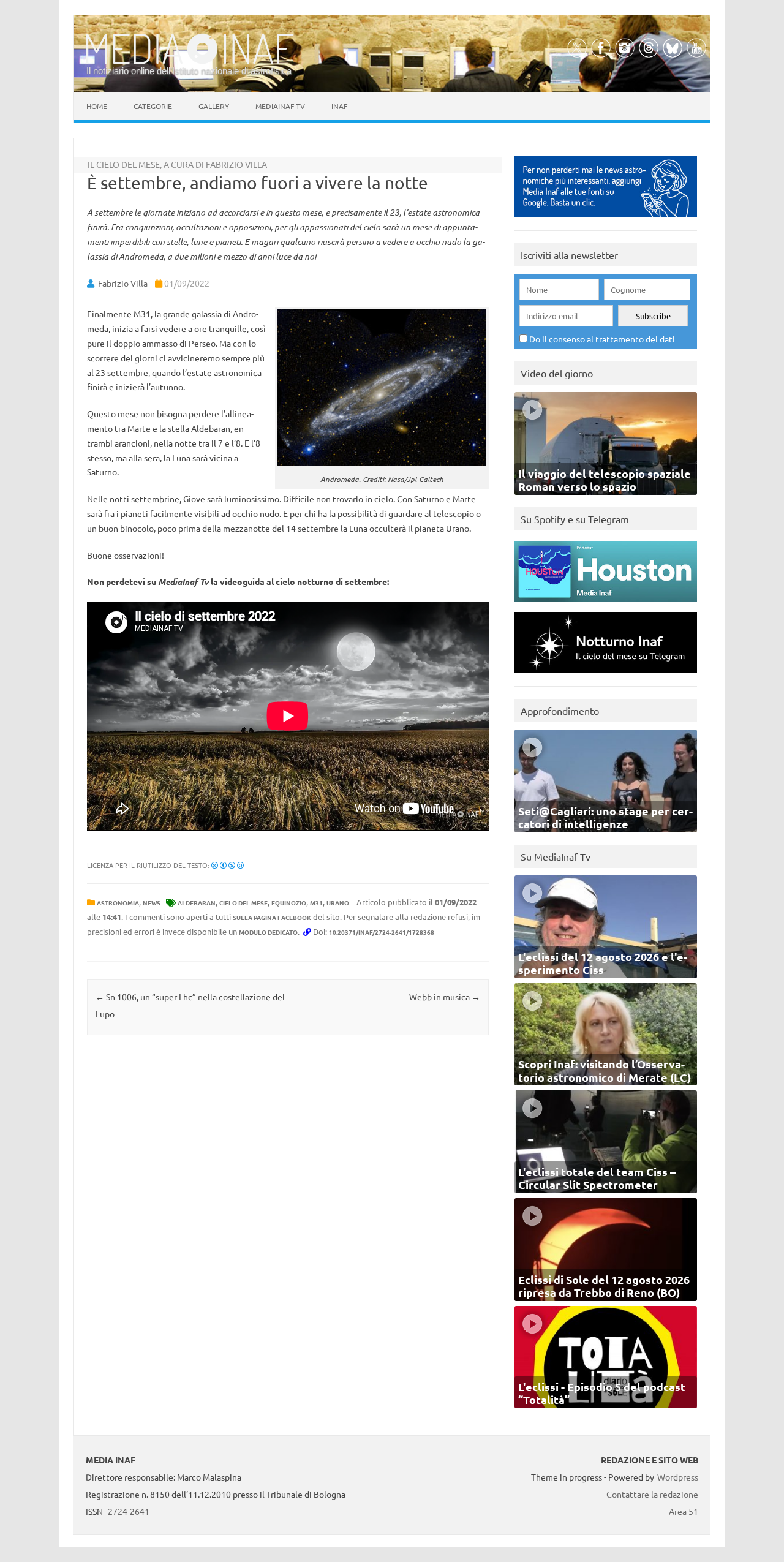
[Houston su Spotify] (605, 605)
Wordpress (677, 1476)
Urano (337, 902)
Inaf (339, 106)
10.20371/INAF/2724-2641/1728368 (381, 932)
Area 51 (683, 1511)
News (151, 902)
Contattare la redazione (652, 1494)
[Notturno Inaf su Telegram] (605, 676)
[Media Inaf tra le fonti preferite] (605, 220)
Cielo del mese (243, 902)
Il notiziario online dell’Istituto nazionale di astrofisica (189, 71)
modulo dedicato (268, 932)
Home (96, 106)
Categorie (153, 106)
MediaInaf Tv (280, 106)
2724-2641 (128, 1511)
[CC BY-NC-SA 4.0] (227, 865)
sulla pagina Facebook (272, 917)
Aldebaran (197, 902)
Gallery (213, 106)
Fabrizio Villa (123, 283)
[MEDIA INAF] (190, 61)
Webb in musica (444, 996)
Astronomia (118, 902)
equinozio (288, 902)
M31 (316, 902)
